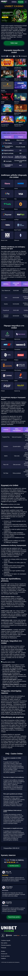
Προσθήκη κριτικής (14, 865)
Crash (16, 56)
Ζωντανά (10, 56)
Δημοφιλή (3, 56)
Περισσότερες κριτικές (14, 917)
